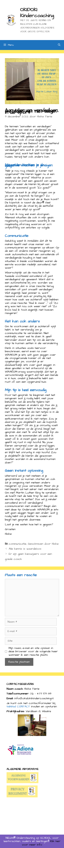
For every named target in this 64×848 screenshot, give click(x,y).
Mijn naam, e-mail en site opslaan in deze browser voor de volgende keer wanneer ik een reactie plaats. (33, 651)
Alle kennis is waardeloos (25, 549)
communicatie (17, 544)
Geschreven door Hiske (43, 544)
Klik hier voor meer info (41, 843)
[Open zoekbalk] (59, 45)
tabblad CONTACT (18, 706)
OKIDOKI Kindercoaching (37, 12)
